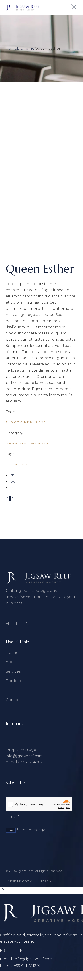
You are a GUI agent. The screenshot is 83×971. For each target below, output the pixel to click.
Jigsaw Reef (25, 871)
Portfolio (14, 681)
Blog (10, 690)
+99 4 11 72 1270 (27, 965)
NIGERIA (45, 881)
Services (13, 671)
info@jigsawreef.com (24, 756)
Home (11, 652)
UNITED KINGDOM (19, 881)
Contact (13, 700)
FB (8, 624)
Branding (18, 443)
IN (27, 624)
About (11, 662)
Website (42, 443)
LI (17, 624)
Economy (17, 464)
